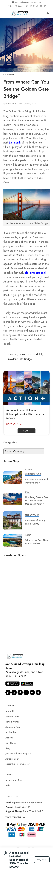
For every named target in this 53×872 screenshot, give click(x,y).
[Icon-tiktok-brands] (8, 692)
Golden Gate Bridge (20, 359)
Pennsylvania (32, 515)
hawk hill (37, 354)
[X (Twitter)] (37, 6)
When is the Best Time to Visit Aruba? (36, 542)
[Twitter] (26, 692)
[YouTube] (41, 6)
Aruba (28, 535)
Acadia (28, 469)
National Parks (33, 474)
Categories (10, 442)
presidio (12, 354)
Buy (11, 6)
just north (15, 143)
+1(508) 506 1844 (22, 806)
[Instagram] (31, 6)
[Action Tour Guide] (20, 13)
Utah (27, 492)
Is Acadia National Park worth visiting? (36, 481)
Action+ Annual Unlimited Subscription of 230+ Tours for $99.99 (25, 414)
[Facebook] (34, 6)
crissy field (25, 354)
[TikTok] (27, 6)
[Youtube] (32, 692)
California (8, 74)
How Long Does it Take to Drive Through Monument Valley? (36, 500)
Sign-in (21, 6)
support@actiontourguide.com (28, 2)
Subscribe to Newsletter (17, 763)
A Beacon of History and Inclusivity (35, 522)
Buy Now (41, 859)
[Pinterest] (45, 6)
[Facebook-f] (20, 692)
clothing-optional (35, 273)
